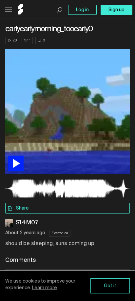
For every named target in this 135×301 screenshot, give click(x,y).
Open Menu (8, 10)
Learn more (44, 288)
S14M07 (27, 222)
